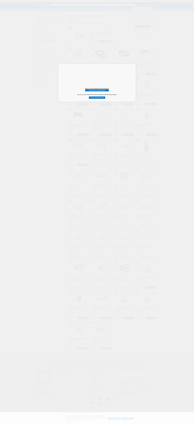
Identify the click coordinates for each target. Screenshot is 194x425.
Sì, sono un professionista (97, 97)
